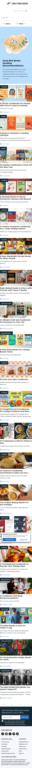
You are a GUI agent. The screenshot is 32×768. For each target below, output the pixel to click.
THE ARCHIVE (4, 744)
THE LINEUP (4, 746)
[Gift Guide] (16, 532)
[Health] (16, 131)
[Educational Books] (16, 347)
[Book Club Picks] (16, 593)
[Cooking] (16, 101)
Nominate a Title (23, 744)
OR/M (20, 751)
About (8, 24)
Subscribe (4, 17)
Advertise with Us (24, 741)
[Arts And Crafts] (16, 317)
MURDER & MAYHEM (5, 748)
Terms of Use (22, 746)
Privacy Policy (23, 748)
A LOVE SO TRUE (5, 741)
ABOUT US (21, 753)
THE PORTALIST (5, 751)
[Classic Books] (16, 685)
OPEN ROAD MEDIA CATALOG (8, 753)
